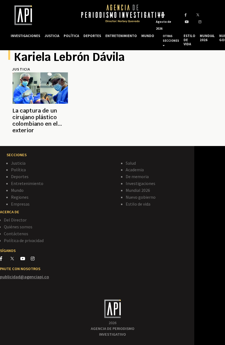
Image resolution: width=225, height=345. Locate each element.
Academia (135, 169)
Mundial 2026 (138, 190)
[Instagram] (35, 258)
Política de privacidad (24, 240)
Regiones (20, 197)
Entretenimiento (27, 183)
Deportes (20, 176)
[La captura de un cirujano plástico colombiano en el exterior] (40, 137)
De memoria (137, 176)
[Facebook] (5, 258)
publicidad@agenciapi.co (24, 276)
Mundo (17, 190)
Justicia (18, 163)
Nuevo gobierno (141, 197)
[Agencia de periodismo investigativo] (41, 15)
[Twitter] (14, 258)
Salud (131, 163)
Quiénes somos (18, 226)
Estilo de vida (138, 204)
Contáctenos (16, 233)
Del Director (15, 220)
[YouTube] (25, 258)
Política (18, 169)
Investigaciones (140, 183)
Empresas (20, 204)
